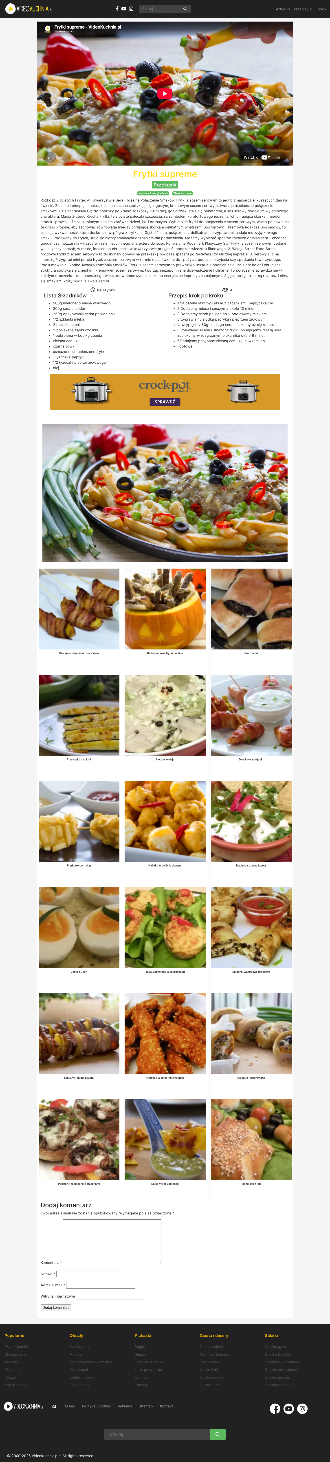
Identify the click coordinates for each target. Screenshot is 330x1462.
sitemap (146, 1406)
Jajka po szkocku (148, 1370)
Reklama (125, 1406)
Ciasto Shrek (210, 1385)
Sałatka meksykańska (282, 1370)
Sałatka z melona (279, 1385)
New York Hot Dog (149, 1362)
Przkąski (143, 1335)
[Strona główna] (28, 9)
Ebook (320, 9)
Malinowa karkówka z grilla (91, 1362)
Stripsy (140, 1354)
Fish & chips (79, 1385)
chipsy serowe (15, 1385)
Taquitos (11, 1362)
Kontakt (166, 1406)
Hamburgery (79, 1347)
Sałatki (271, 1335)
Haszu (9, 1377)
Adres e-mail (53, 1285)
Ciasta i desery (214, 1335)
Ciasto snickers (212, 1377)
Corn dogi (142, 1377)
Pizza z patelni (16, 1347)
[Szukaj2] (218, 1434)
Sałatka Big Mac (278, 1354)
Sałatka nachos (277, 1377)
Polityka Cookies (96, 1406)
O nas (70, 1406)
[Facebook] (275, 1408)
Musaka (76, 1354)
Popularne (14, 1335)
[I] (302, 1408)
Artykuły (283, 9)
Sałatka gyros (276, 1347)
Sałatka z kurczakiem (282, 1362)
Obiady (76, 1335)
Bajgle (140, 1347)
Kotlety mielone (82, 1377)
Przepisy (302, 9)
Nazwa (48, 1273)
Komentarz (51, 1262)
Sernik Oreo (209, 1362)
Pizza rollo (12, 1370)
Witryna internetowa (58, 1296)
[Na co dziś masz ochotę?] (185, 9)
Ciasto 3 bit (209, 1370)
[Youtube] (288, 1408)
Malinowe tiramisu (214, 1354)
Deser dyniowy (212, 1347)
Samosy (141, 1385)
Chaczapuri (79, 1370)
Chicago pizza (15, 1354)
